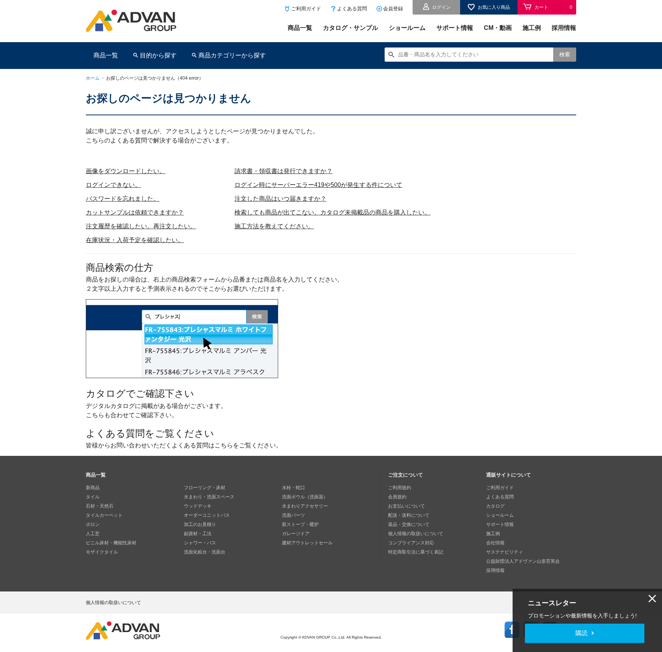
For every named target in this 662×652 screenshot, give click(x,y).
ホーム (93, 78)
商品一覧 (300, 28)
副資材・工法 (197, 533)
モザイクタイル (102, 552)
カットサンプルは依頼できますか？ (135, 212)
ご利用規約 (399, 487)
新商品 (93, 487)
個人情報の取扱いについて (415, 533)
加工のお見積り (200, 524)
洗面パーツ (293, 515)
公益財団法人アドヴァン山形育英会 (523, 561)
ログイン (441, 7)
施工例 (532, 28)
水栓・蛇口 (293, 487)
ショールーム (407, 28)
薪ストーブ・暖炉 (300, 524)
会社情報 (495, 543)
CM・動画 (498, 28)
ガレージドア (296, 533)
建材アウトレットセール (307, 543)
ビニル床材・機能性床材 (111, 543)
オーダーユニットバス (207, 515)
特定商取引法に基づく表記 (415, 552)
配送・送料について (408, 515)
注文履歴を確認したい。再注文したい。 (141, 226)
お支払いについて (406, 506)
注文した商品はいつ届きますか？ (280, 198)
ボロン (93, 524)
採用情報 (564, 28)
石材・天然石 (99, 506)
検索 (564, 54)
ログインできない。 (113, 185)
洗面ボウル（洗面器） (305, 497)
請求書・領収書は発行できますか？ (283, 171)
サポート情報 (454, 28)
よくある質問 (352, 8)
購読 (581, 633)
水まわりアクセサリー (305, 506)
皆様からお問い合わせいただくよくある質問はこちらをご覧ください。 (184, 445)
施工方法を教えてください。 (274, 226)
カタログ (495, 506)
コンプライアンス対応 (411, 543)
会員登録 (393, 8)
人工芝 (93, 533)
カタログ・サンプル (350, 28)
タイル (93, 497)
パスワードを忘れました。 (122, 198)
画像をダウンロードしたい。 (126, 171)
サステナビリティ (504, 552)
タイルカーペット (104, 515)
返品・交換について (408, 524)
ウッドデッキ (197, 506)
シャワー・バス (200, 543)
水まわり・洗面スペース (209, 497)
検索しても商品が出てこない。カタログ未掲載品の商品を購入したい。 (332, 212)
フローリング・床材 (204, 487)
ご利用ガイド (306, 8)
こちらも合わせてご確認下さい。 (132, 415)
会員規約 (397, 497)
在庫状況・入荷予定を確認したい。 (135, 240)
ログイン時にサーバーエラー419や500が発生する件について (318, 185)
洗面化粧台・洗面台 (204, 552)
